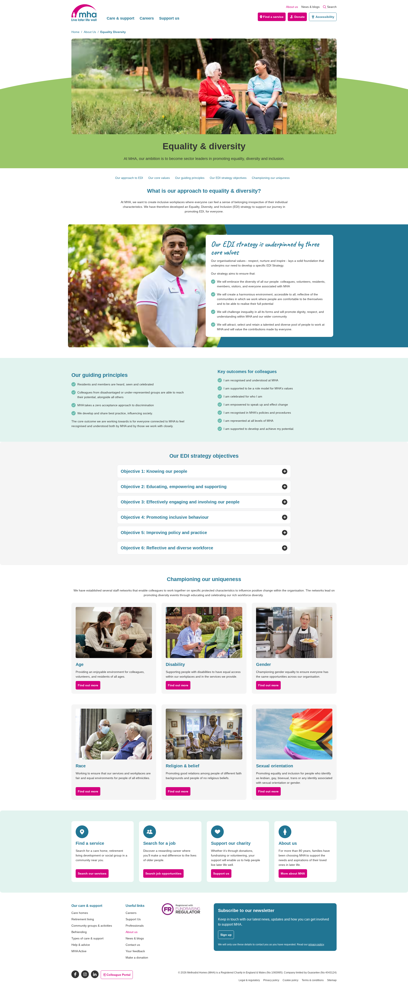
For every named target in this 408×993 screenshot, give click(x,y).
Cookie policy (290, 980)
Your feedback (135, 951)
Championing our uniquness (271, 178)
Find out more (88, 685)
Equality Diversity (113, 32)
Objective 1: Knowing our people (154, 471)
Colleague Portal (118, 974)
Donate (299, 17)
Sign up (226, 934)
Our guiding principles (189, 178)
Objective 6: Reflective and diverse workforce (167, 548)
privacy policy (316, 944)
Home (75, 32)
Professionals (135, 925)
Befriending (79, 932)
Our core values (159, 178)
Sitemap (332, 980)
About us (292, 7)
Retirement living (82, 919)
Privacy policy (271, 980)
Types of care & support (87, 938)
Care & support (120, 18)
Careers (147, 18)
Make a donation (137, 957)
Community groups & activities (91, 925)
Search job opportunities (163, 873)
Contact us (133, 944)
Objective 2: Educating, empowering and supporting (174, 486)
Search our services (92, 873)
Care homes (79, 913)
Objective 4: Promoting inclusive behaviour (165, 517)
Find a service (273, 17)
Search (332, 7)
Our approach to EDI (129, 178)
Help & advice (80, 944)
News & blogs (310, 7)
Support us (169, 18)
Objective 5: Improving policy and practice (164, 532)
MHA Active (78, 951)
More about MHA (293, 873)
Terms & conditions (313, 980)
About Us (90, 32)
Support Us (133, 919)
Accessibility (325, 17)
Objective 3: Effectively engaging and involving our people (180, 502)
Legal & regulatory (249, 980)
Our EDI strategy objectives (228, 178)
